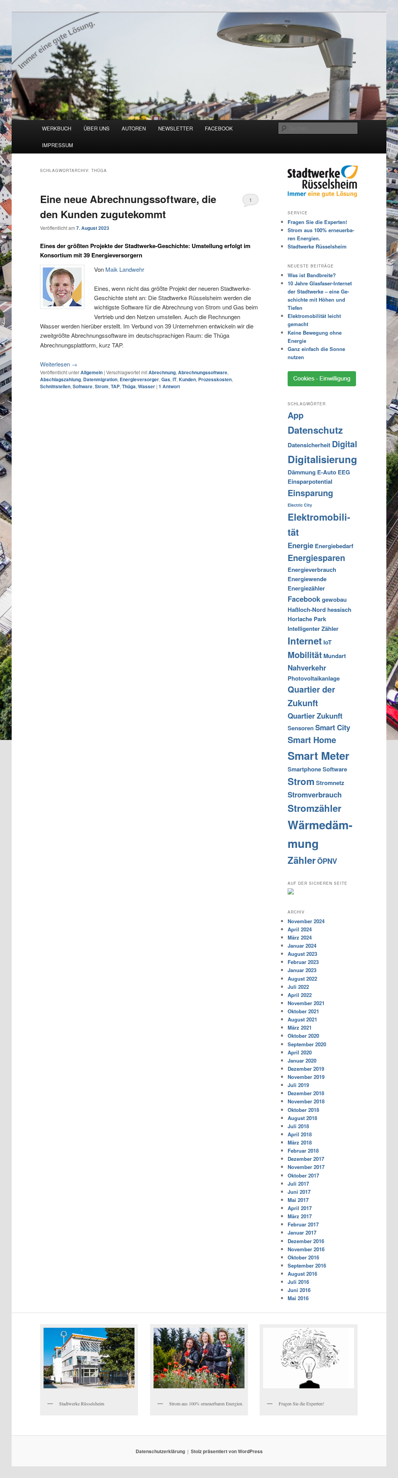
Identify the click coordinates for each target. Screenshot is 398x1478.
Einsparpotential (310, 481)
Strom (101, 386)
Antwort (169, 386)
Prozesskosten (215, 379)
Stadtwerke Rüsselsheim (317, 246)
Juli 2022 (298, 986)
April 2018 (300, 1134)
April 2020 (300, 1052)
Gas (165, 379)
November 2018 (306, 1101)
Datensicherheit (309, 445)
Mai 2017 (298, 1200)
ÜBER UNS (97, 128)
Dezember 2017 (306, 1158)
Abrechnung (162, 372)
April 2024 (300, 929)
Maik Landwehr (124, 269)
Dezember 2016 (306, 1241)
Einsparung (310, 493)
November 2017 (306, 1167)
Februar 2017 (303, 1224)
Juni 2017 (299, 1191)
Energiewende (307, 579)
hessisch (339, 609)
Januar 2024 (302, 945)
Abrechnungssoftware (202, 372)
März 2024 (300, 937)
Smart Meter (318, 755)
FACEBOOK (219, 128)
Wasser (146, 386)
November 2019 (306, 1076)
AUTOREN (134, 128)
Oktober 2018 (303, 1109)
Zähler (302, 860)
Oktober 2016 (303, 1257)
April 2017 (300, 1208)
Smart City (332, 727)
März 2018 (300, 1142)
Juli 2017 (298, 1183)
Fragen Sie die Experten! (317, 222)
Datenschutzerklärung (160, 1451)
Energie (300, 545)
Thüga (129, 386)
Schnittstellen (55, 386)
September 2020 (307, 1044)
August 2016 (302, 1273)
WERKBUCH (56, 128)
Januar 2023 (302, 970)
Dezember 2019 (306, 1068)
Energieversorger (139, 379)
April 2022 (300, 995)
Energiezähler (306, 588)
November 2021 (306, 1003)
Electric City (300, 505)
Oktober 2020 (303, 1035)
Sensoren (301, 728)
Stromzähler (314, 808)
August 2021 (302, 1019)
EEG (344, 472)
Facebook (304, 599)
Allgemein (91, 372)
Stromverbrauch (315, 794)
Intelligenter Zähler (313, 628)
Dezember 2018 (306, 1093)
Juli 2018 (298, 1126)
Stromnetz (330, 782)
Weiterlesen (58, 364)
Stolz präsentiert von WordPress (227, 1451)
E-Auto (326, 472)
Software (83, 386)
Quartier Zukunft (315, 715)
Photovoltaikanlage (314, 678)
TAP (115, 386)
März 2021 (300, 1027)
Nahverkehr (307, 667)
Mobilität (305, 655)
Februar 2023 (303, 962)
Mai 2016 (298, 1298)
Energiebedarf (334, 546)
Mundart (334, 655)
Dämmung (302, 472)
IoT (327, 642)
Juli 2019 (298, 1085)
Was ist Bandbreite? (312, 275)
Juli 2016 (298, 1281)
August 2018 (302, 1118)
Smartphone (304, 769)
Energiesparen (316, 558)
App (296, 415)
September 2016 (307, 1265)
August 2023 (302, 953)
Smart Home (312, 740)
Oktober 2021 (303, 1011)
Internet (305, 640)
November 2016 (306, 1249)
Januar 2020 (302, 1060)
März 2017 (300, 1216)
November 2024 (306, 921)
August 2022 (302, 978)
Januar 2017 (302, 1232)
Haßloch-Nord (307, 609)
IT (174, 379)
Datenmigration (100, 379)
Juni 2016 (299, 1290)
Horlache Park (307, 619)
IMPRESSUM (57, 145)
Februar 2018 (303, 1150)
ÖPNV (327, 861)
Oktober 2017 (303, 1175)
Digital (344, 444)
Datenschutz (315, 429)
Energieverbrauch (312, 569)
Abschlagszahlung (60, 379)
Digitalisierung (322, 459)
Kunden (187, 379)
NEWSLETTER (175, 128)
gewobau (334, 599)
